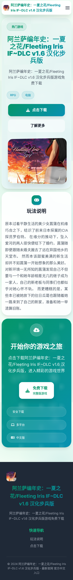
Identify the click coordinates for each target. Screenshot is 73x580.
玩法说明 (36, 539)
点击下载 (36, 546)
